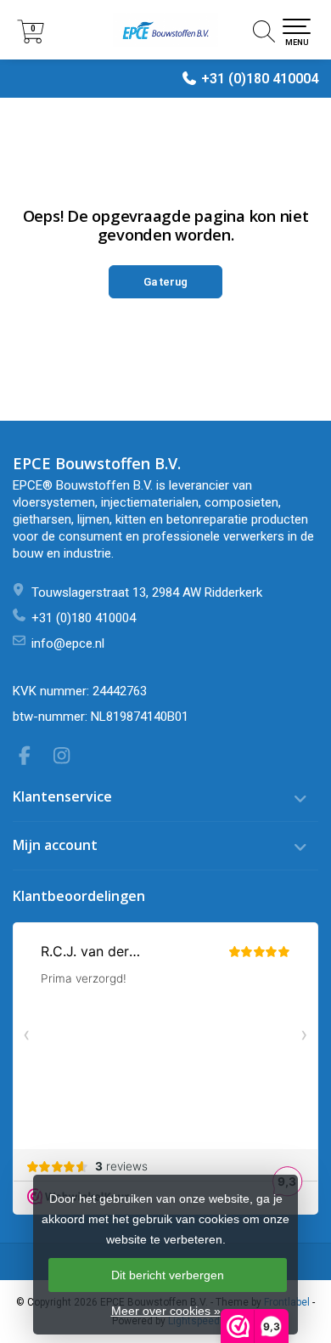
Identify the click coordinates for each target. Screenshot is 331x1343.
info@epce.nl (67, 643)
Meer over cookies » (166, 1311)
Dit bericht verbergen (167, 1275)
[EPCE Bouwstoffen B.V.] (165, 30)
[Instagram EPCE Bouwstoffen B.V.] (67, 758)
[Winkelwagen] (30, 39)
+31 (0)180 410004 (259, 79)
